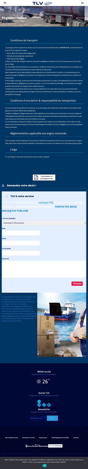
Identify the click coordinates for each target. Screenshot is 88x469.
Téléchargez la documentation (46, 177)
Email (4, 238)
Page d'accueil (7, 21)
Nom (3, 228)
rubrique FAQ (45, 202)
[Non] (85, 463)
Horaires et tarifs (28, 438)
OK (45, 465)
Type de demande (8, 218)
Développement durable (60, 438)
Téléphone (6, 249)
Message (5, 259)
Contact (76, 438)
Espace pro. (43, 438)
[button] (83, 3)
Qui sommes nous (11, 438)
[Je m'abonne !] (52, 418)
